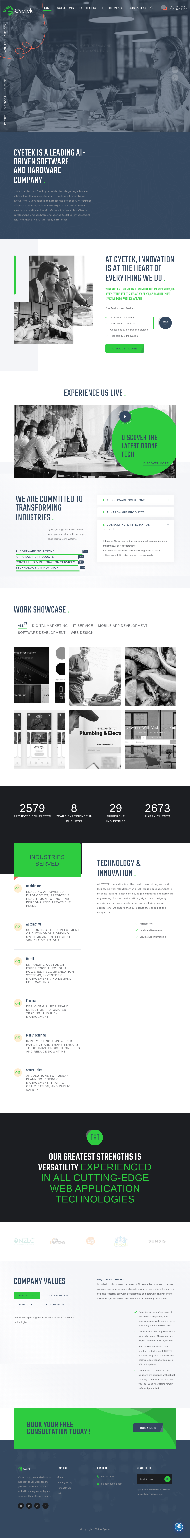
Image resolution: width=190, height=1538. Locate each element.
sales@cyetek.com (111, 1484)
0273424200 (108, 1476)
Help (59, 1493)
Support (61, 1477)
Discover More (156, 463)
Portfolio (87, 7)
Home (47, 7)
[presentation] (175, 69)
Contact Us (138, 7)
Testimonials (112, 7)
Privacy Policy (64, 1482)
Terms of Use (64, 1488)
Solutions (65, 7)
